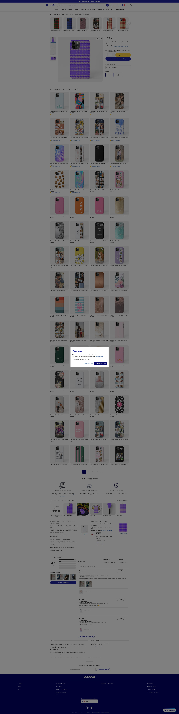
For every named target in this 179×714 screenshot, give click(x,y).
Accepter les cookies (101, 363)
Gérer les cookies (88, 363)
